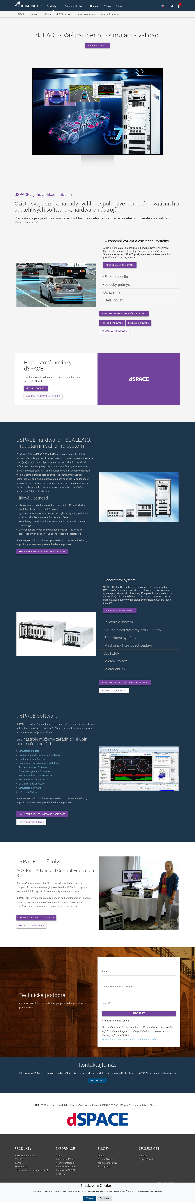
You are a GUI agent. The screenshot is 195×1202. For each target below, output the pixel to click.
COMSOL (19, 1159)
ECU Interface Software (32, 783)
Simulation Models (29, 750)
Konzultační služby (107, 1162)
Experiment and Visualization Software (40, 763)
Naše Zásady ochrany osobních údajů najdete (129, 1039)
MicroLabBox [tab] (114, 669)
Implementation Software (33, 758)
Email (105, 971)
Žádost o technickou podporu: (119, 986)
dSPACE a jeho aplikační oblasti (43, 194)
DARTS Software (28, 791)
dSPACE (20, 13)
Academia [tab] (112, 292)
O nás (119, 6)
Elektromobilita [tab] (116, 277)
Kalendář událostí (65, 1159)
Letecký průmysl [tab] (117, 284)
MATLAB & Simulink (25, 1155)
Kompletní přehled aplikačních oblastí (124, 313)
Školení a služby (75, 6)
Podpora (60, 1173)
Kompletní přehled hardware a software (42, 551)
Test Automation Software (33, 767)
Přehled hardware (112, 323)
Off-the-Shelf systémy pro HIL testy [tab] (132, 630)
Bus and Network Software (33, 779)
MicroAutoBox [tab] (115, 661)
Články (107, 6)
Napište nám (97, 1080)
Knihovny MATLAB (65, 1166)
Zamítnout (104, 1198)
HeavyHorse (21, 1166)
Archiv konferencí (65, 1162)
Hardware (33, 13)
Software (47, 13)
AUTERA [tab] (111, 653)
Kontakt (143, 1155)
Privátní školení (105, 1159)
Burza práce (104, 1166)
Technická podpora (86, 13)
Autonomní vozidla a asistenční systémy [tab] (136, 241)
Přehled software (138, 323)
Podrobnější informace (120, 265)
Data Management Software (34, 771)
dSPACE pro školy (64, 13)
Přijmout (89, 1198)
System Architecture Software (35, 775)
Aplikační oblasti (97, 45)
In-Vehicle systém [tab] (118, 622)
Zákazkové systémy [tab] (120, 638)
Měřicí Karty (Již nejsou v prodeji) (32, 1170)
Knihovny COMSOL (65, 1170)
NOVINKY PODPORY (36, 388)
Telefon (106, 1002)
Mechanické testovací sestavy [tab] (128, 645)
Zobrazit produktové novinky (43, 396)
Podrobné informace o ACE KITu (36, 917)
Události (94, 6)
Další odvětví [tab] (114, 300)
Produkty (53, 6)
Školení (101, 1155)
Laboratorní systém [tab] (119, 580)
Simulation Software (30, 787)
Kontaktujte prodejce (110, 13)
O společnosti (146, 1159)
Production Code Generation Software (39, 754)
